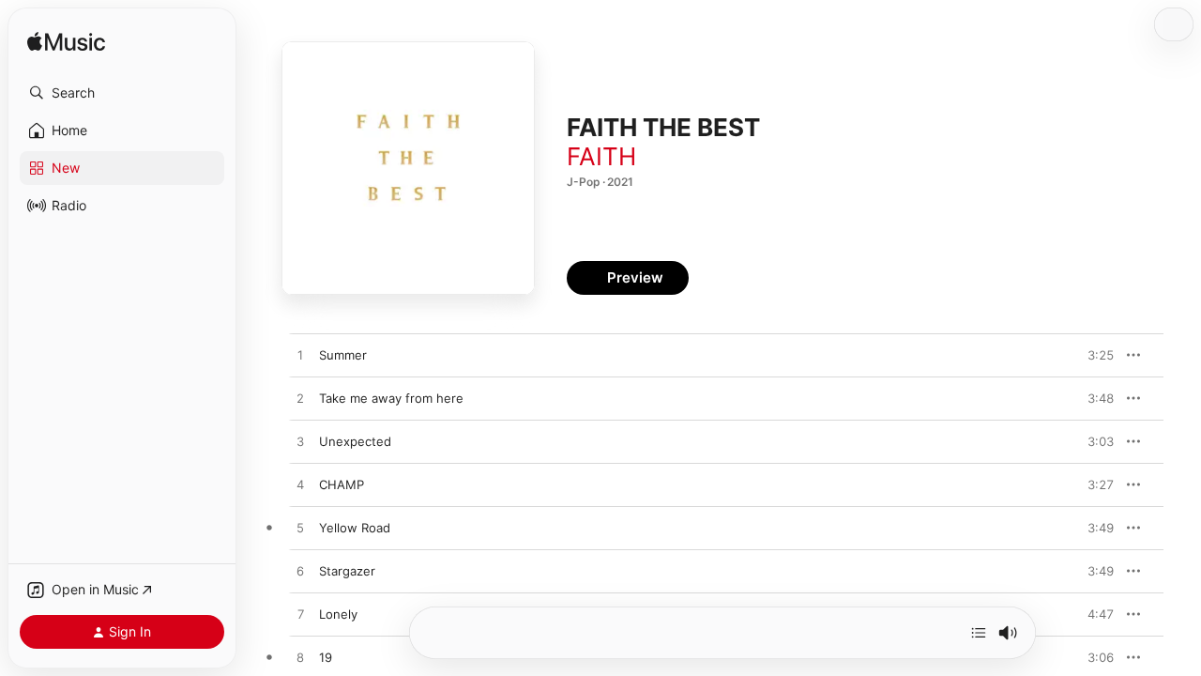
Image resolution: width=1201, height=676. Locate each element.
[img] (66, 43)
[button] (122, 93)
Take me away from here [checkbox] (391, 398)
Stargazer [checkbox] (347, 570)
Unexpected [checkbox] (355, 441)
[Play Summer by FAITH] (300, 355)
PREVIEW (1093, 355)
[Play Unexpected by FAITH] (300, 442)
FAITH (601, 156)
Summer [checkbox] (343, 354)
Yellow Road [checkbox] (354, 527)
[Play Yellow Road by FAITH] (300, 528)
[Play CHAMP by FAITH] (300, 485)
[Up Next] (978, 633)
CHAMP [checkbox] (341, 484)
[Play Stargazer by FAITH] (300, 571)
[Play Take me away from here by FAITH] (300, 399)
